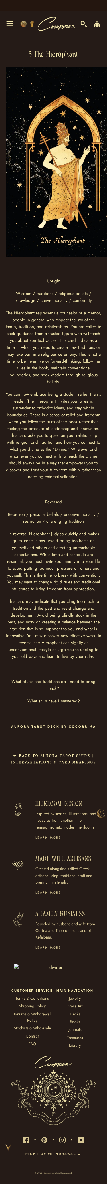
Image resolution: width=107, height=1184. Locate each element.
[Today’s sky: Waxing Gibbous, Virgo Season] (27, 24)
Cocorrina (48, 1173)
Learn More (48, 837)
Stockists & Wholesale (32, 1028)
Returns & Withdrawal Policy (32, 1017)
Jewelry (75, 998)
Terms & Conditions (32, 998)
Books (75, 1022)
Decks (75, 1014)
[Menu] (10, 24)
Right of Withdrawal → (53, 1153)
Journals (75, 1029)
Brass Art (74, 1006)
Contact (32, 1036)
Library (75, 1045)
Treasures (75, 1037)
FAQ (32, 1044)
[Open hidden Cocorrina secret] (101, 813)
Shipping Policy (32, 1006)
